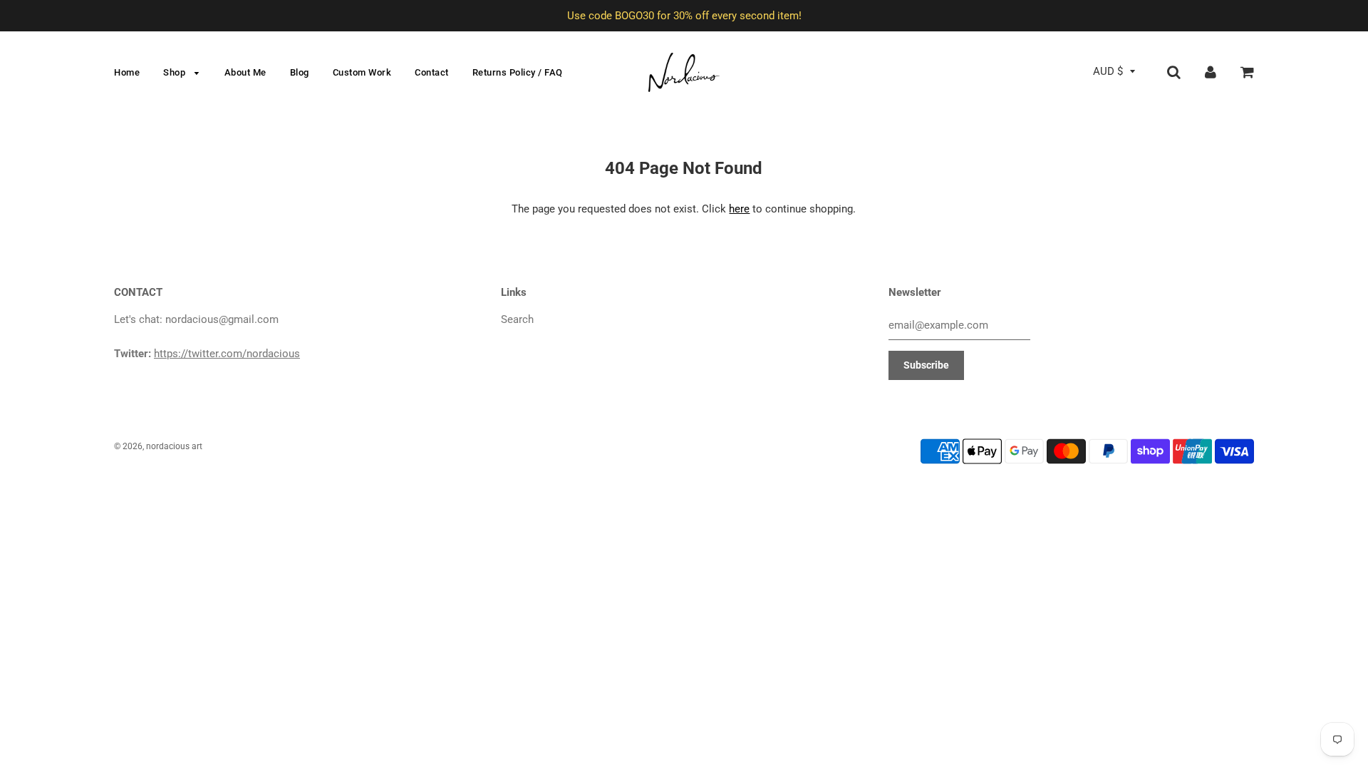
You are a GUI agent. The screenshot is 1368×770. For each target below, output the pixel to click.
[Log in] (1210, 71)
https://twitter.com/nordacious (227, 353)
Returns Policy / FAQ (517, 72)
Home (127, 72)
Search (517, 319)
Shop (175, 72)
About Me (245, 72)
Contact (432, 72)
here (739, 208)
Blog (299, 72)
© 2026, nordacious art (158, 446)
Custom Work (362, 72)
